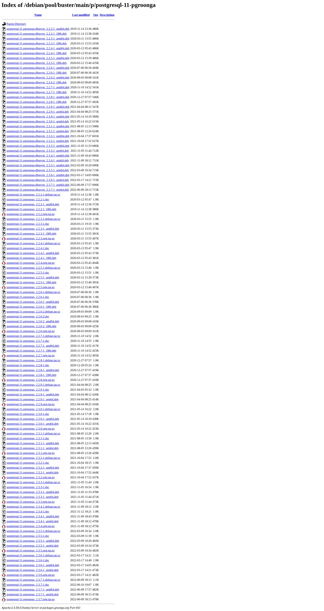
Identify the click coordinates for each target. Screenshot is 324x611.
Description (107, 15)
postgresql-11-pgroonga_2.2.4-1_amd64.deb (33, 253)
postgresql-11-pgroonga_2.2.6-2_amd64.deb (33, 321)
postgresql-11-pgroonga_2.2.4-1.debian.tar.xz (33, 243)
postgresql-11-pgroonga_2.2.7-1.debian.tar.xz (33, 336)
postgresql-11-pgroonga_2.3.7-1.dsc (28, 584)
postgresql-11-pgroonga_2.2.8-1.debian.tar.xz (33, 360)
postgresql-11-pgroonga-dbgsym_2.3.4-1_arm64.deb (38, 160)
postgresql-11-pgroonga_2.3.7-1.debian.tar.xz (33, 579)
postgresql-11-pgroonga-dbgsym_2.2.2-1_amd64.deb (38, 28)
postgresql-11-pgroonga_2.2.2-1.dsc (28, 199)
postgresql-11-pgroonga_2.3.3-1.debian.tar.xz (33, 482)
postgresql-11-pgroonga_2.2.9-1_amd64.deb (33, 394)
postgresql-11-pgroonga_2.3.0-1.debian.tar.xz (33, 409)
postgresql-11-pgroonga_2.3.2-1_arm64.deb (32, 472)
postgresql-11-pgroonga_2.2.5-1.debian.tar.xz (33, 267)
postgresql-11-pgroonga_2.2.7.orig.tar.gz (31, 355)
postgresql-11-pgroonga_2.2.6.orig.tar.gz (31, 331)
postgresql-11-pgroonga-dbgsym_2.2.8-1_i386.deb (37, 102)
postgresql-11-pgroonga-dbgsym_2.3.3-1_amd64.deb (38, 145)
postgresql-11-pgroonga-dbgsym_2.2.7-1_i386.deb (37, 92)
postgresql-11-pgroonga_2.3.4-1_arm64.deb (32, 521)
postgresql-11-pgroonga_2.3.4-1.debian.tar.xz (33, 506)
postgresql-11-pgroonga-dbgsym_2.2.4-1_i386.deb (37, 53)
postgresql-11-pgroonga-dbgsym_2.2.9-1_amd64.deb (38, 106)
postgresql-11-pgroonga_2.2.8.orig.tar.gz (31, 379)
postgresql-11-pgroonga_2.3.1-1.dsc (28, 438)
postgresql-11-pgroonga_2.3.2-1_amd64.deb (33, 467)
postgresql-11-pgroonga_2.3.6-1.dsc (28, 560)
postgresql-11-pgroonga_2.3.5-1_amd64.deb (33, 540)
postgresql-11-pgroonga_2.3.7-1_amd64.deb (33, 589)
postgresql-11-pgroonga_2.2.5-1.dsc (28, 272)
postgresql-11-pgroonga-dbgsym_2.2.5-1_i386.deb (37, 63)
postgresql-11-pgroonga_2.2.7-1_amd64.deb (33, 345)
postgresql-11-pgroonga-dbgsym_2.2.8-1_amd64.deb (38, 97)
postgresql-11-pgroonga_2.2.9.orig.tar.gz (31, 404)
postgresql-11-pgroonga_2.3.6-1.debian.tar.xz (33, 555)
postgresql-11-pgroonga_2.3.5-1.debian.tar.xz (33, 531)
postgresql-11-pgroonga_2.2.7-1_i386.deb (31, 350)
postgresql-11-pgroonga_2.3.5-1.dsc (28, 535)
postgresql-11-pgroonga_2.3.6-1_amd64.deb (33, 565)
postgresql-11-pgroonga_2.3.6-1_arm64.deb (32, 570)
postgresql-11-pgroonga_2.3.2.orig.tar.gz (31, 477)
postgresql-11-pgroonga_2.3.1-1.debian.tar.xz (33, 433)
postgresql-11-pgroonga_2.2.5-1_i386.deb (31, 282)
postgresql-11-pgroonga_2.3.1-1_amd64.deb (33, 443)
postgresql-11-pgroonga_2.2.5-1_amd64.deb (33, 277)
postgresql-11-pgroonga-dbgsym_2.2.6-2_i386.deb (37, 82)
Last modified (81, 15)
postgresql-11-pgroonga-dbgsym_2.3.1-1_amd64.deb (38, 126)
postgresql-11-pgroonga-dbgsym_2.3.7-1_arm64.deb (38, 189)
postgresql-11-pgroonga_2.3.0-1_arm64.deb (32, 423)
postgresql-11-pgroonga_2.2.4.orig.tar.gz (31, 262)
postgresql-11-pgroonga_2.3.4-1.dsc (28, 511)
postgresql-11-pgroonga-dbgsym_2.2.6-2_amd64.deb (38, 77)
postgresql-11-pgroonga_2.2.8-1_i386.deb (31, 375)
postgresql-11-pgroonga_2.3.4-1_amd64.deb (33, 516)
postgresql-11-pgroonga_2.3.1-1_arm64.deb (32, 448)
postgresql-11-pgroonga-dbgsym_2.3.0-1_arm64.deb (38, 121)
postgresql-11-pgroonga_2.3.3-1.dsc (28, 487)
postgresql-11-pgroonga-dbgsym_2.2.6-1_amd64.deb (38, 67)
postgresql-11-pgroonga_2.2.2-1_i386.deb (31, 209)
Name (38, 15)
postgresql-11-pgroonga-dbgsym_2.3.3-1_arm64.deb (38, 150)
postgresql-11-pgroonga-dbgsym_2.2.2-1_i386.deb (37, 33)
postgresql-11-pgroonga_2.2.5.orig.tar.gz (31, 287)
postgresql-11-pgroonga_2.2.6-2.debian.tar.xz (33, 311)
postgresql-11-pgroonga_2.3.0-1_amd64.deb (33, 418)
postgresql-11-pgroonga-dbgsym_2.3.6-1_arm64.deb (38, 180)
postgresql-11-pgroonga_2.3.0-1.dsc (28, 414)
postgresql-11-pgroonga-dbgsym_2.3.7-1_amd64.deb (38, 184)
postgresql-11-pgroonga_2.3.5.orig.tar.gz (31, 550)
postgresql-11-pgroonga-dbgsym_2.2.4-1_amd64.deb (38, 48)
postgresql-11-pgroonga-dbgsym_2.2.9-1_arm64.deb (38, 111)
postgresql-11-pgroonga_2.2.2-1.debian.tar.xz (33, 194)
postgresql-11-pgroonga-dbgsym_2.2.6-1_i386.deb (37, 72)
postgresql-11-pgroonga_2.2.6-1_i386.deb (31, 306)
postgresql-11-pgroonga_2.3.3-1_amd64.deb (33, 492)
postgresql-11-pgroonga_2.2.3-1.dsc (28, 223)
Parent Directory (16, 24)
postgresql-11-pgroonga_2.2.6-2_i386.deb (31, 326)
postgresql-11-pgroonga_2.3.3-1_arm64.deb (32, 496)
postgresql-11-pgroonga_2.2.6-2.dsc (28, 316)
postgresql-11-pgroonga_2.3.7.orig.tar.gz (31, 599)
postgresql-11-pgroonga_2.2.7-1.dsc (28, 340)
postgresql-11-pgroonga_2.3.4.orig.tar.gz (31, 526)
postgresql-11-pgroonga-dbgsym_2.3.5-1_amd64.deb (38, 165)
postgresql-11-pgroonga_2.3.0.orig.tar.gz (31, 428)
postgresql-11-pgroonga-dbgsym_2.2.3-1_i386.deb (37, 43)
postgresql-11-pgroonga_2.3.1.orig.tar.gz (31, 453)
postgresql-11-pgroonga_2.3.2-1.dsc (28, 462)
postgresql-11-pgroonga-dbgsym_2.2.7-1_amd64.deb (38, 87)
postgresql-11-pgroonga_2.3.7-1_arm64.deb (32, 594)
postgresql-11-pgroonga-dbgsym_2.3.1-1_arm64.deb (38, 131)
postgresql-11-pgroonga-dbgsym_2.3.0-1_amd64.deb (38, 116)
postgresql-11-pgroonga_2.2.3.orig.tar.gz (31, 238)
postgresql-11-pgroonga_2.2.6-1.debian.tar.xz (33, 292)
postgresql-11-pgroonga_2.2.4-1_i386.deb (31, 258)
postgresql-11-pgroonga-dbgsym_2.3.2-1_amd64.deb (38, 136)
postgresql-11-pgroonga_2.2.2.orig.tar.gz (31, 214)
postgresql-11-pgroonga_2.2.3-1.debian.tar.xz (33, 219)
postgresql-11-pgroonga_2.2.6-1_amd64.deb (33, 301)
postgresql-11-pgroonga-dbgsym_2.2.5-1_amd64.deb (38, 58)
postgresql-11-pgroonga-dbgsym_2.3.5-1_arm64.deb (38, 170)
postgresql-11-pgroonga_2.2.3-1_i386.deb (31, 233)
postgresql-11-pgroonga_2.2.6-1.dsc (28, 297)
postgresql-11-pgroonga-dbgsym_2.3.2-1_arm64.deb (38, 141)
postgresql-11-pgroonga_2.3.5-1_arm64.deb (32, 545)
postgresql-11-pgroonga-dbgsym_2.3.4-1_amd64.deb (38, 155)
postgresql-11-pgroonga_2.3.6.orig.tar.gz (31, 574)
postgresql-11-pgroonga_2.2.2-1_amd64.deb (33, 204)
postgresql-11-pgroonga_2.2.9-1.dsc (28, 389)
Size (95, 15)
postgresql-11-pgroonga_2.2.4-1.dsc (28, 248)
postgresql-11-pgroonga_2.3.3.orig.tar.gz (31, 501)
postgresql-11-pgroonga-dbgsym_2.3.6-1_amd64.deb (38, 175)
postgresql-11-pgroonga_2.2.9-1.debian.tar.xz (33, 384)
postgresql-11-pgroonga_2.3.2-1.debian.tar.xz (33, 457)
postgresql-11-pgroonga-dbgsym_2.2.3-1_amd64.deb (38, 38)
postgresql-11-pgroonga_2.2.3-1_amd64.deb (33, 228)
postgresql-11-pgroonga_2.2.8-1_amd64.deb (33, 370)
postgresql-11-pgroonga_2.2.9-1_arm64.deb (32, 399)
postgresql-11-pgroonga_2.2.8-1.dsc (28, 365)
